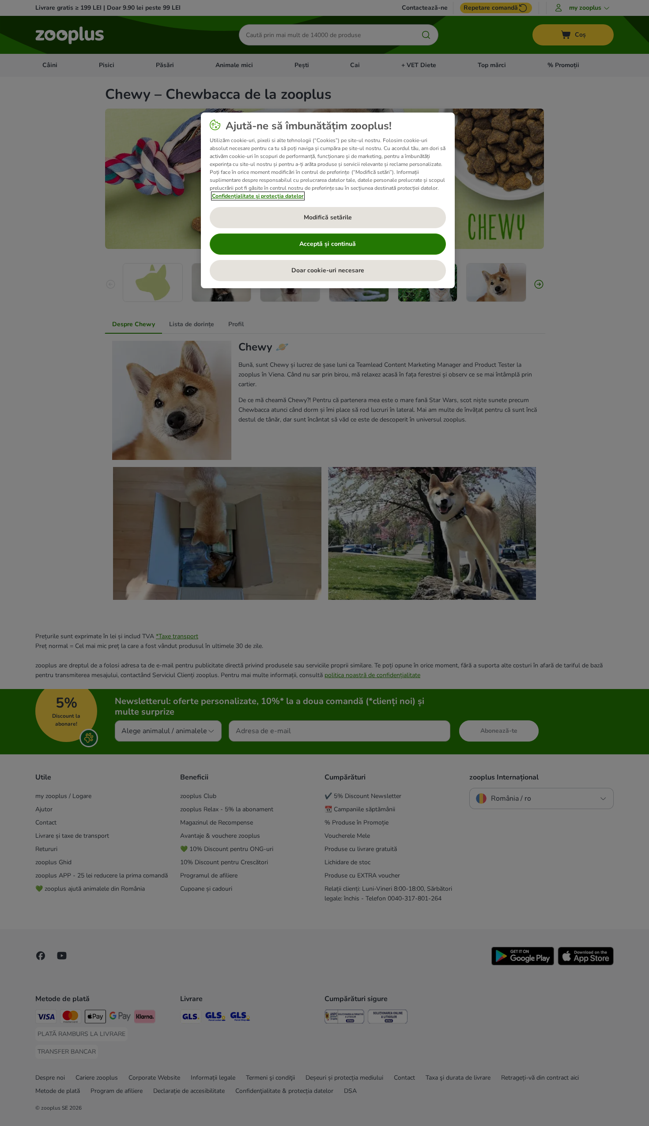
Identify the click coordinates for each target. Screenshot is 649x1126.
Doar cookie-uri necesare (327, 270)
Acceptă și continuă (327, 244)
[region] (328, 200)
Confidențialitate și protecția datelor (258, 196)
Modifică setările (328, 217)
